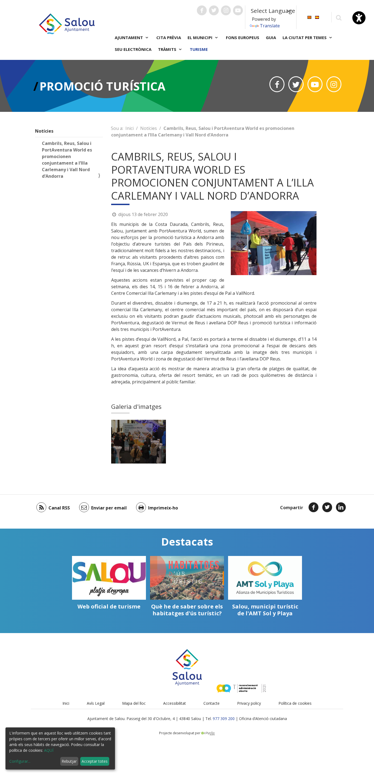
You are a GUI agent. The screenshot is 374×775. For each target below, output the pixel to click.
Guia (271, 37)
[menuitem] (309, 17)
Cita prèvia (168, 37)
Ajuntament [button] (129, 37)
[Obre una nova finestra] (202, 10)
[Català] (309, 16)
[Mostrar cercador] (338, 17)
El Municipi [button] (201, 37)
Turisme (199, 49)
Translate (270, 26)
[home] (67, 23)
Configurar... (19, 761)
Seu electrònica (133, 49)
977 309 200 (224, 718)
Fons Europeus (242, 37)
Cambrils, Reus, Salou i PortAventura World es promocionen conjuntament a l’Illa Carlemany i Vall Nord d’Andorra (67, 159)
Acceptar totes (95, 761)
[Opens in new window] (276, 84)
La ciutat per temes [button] (305, 37)
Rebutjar (69, 761)
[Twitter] (327, 507)
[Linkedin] (341, 507)
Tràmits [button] (167, 49)
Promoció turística (102, 86)
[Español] (317, 16)
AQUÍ (48, 750)
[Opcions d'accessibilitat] (359, 18)
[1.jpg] (138, 442)
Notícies (44, 131)
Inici (129, 128)
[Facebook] (313, 507)
